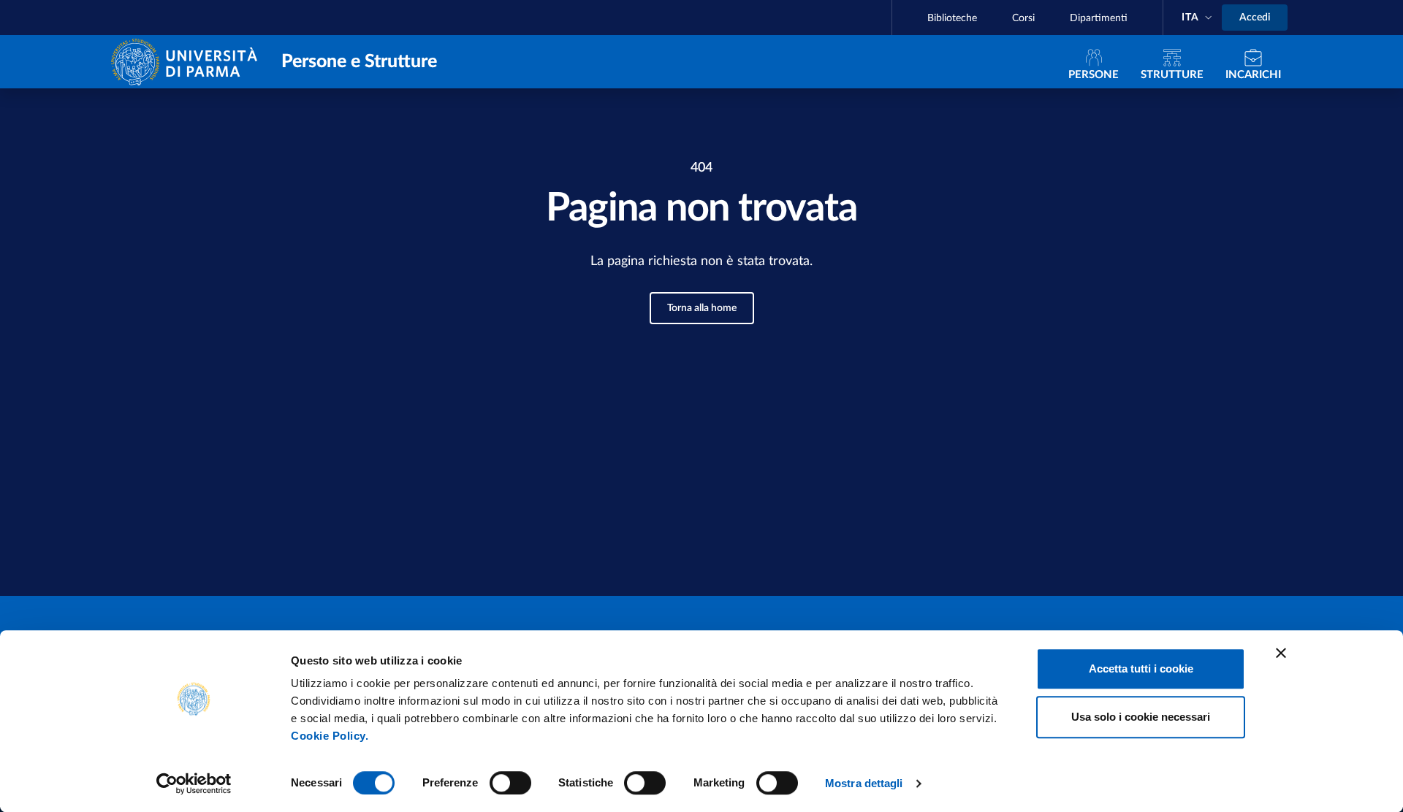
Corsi (1023, 18)
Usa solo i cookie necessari (1140, 716)
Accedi (1254, 17)
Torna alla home (702, 308)
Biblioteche (952, 18)
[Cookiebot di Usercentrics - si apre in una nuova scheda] (194, 783)
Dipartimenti (1099, 18)
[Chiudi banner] (1281, 653)
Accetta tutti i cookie (1141, 668)
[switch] (510, 782)
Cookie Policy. (329, 735)
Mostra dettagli (864, 783)
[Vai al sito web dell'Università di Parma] (187, 61)
